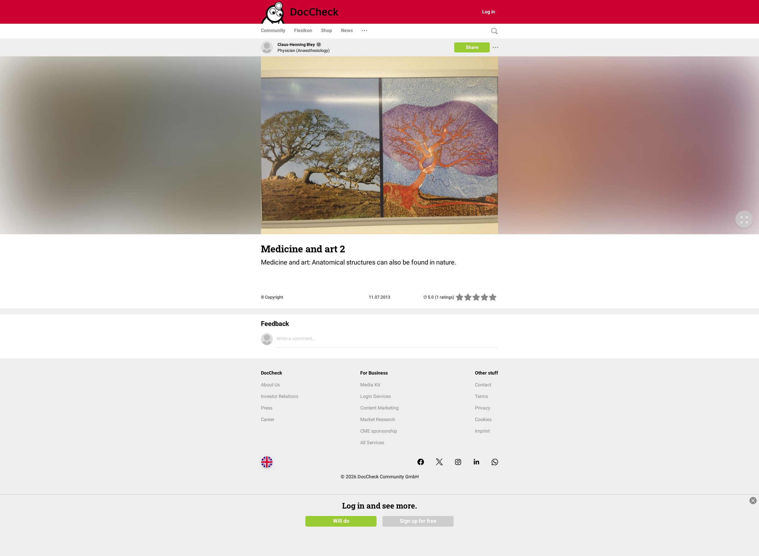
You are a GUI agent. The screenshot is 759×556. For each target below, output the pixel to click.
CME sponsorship (378, 431)
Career (267, 419)
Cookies (483, 419)
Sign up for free (418, 521)
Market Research (377, 419)
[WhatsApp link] (495, 462)
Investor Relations (279, 396)
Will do (341, 521)
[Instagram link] (458, 462)
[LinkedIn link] (476, 462)
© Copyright (272, 297)
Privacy (482, 408)
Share (472, 47)
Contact (483, 385)
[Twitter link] (439, 462)
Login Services (375, 396)
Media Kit (370, 385)
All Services (372, 442)
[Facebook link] (420, 462)
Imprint (482, 431)
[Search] (493, 31)
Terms (481, 396)
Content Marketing (379, 408)
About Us (270, 385)
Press (266, 408)
